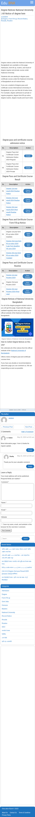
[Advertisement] (17, 41)
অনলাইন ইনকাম (6, 630)
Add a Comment (27, 432)
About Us (5, 813)
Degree (5, 19)
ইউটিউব (4, 634)
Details (28, 156)
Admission (5, 591)
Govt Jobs (5, 601)
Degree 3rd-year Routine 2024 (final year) (12, 291)
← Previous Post (7, 427)
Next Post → (29, 427)
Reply (30, 450)
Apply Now (28, 234)
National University (8, 612)
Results (3, 21)
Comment (5, 482)
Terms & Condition (24, 813)
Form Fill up (13, 19)
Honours (5, 605)
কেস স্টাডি (4, 638)
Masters (4, 609)
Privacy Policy (6, 815)
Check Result (28, 191)
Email (3, 510)
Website (4, 517)
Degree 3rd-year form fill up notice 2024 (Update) (13, 255)
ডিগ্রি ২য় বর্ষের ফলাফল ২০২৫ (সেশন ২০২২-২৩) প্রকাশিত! (17, 567)
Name (3, 502)
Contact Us (13, 813)
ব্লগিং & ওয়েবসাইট (7, 641)
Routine (10, 21)
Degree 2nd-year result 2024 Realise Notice (13, 200)
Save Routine (27, 276)
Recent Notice (22, 19)
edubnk (5, 17)
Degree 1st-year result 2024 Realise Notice (13, 191)
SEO (3, 627)
